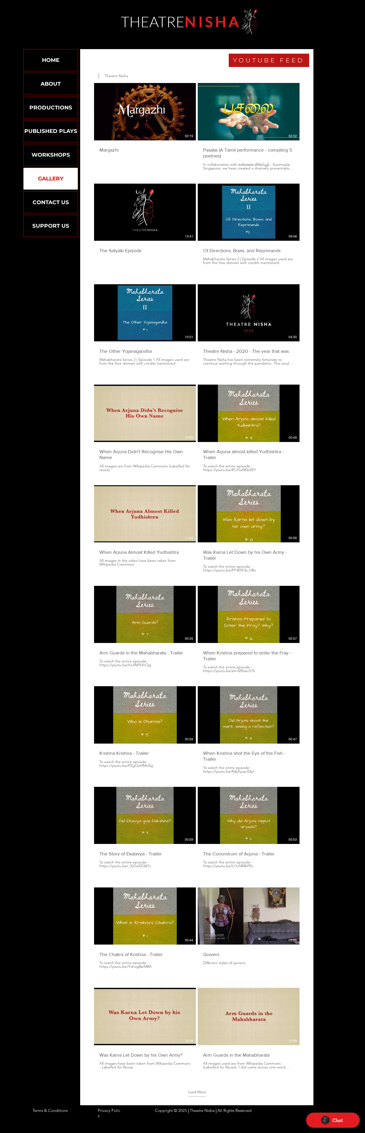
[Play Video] (145, 111)
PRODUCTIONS (50, 107)
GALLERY (51, 178)
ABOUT (51, 84)
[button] (113, 76)
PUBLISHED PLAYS (50, 131)
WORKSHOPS (51, 155)
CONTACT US (51, 202)
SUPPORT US (50, 226)
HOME (50, 60)
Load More (197, 1091)
